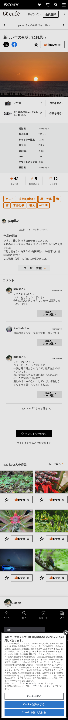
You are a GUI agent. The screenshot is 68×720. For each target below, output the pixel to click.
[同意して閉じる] (65, 632)
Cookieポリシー (33, 683)
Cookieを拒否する (34, 704)
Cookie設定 (34, 696)
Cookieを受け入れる (34, 712)
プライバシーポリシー (42, 686)
